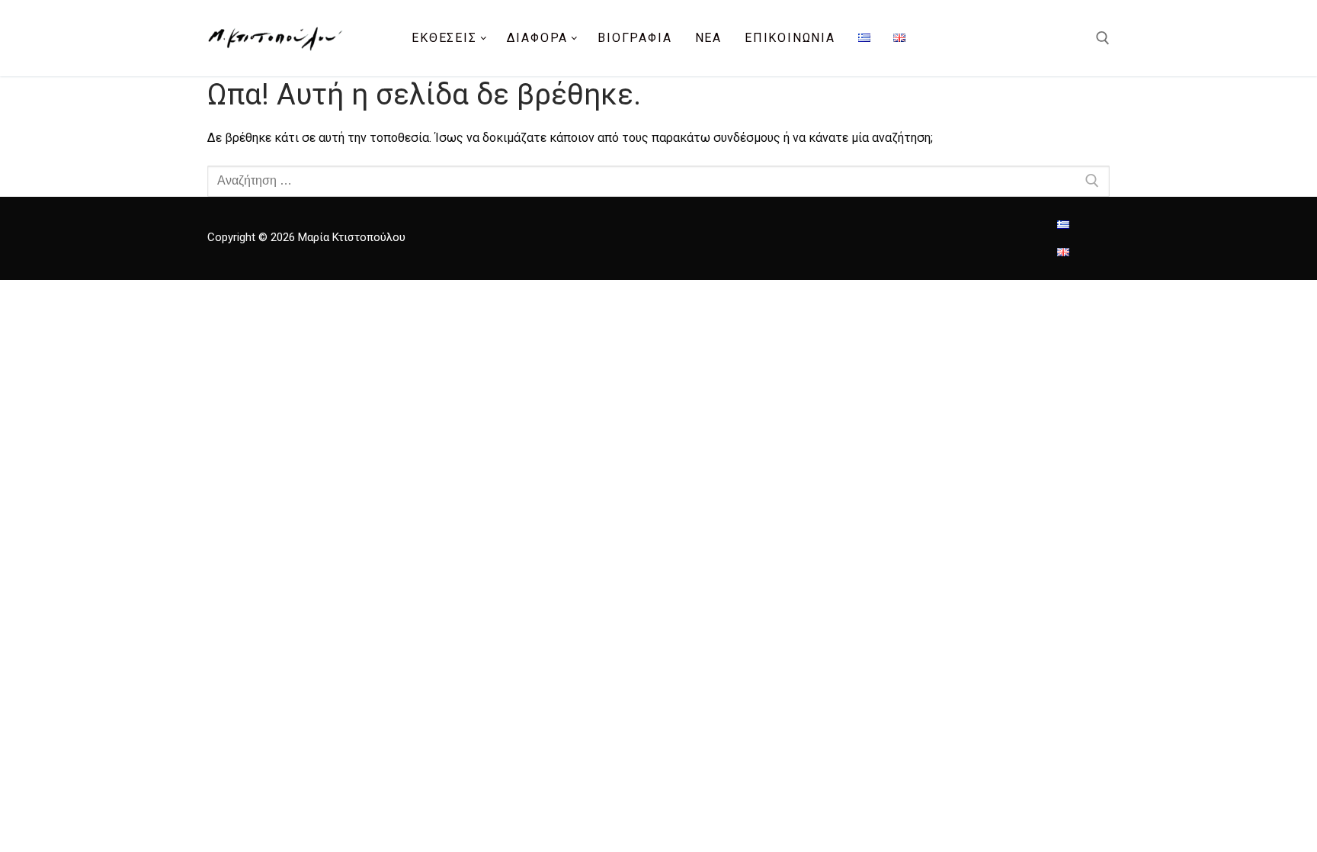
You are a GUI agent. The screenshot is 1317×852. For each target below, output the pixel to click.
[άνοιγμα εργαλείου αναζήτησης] (1103, 38)
